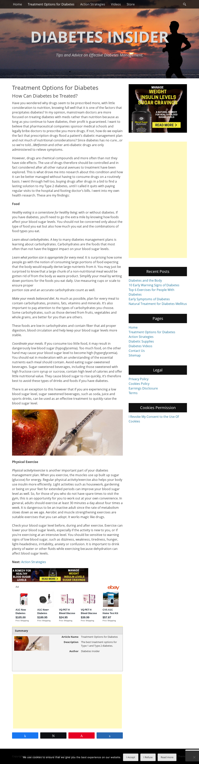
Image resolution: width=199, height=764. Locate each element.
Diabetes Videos (140, 346)
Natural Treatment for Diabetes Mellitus (158, 304)
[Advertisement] (67, 701)
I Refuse (148, 757)
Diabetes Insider (99, 36)
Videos (116, 4)
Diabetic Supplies (141, 341)
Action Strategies (92, 4)
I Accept (130, 757)
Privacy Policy (138, 379)
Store (131, 4)
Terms (133, 393)
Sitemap (135, 355)
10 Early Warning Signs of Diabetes (154, 285)
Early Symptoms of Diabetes (149, 299)
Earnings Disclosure (143, 388)
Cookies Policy (139, 384)
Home (17, 4)
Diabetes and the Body (145, 280)
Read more (167, 757)
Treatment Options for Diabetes (51, 4)
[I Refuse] (194, 757)
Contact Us (137, 351)
